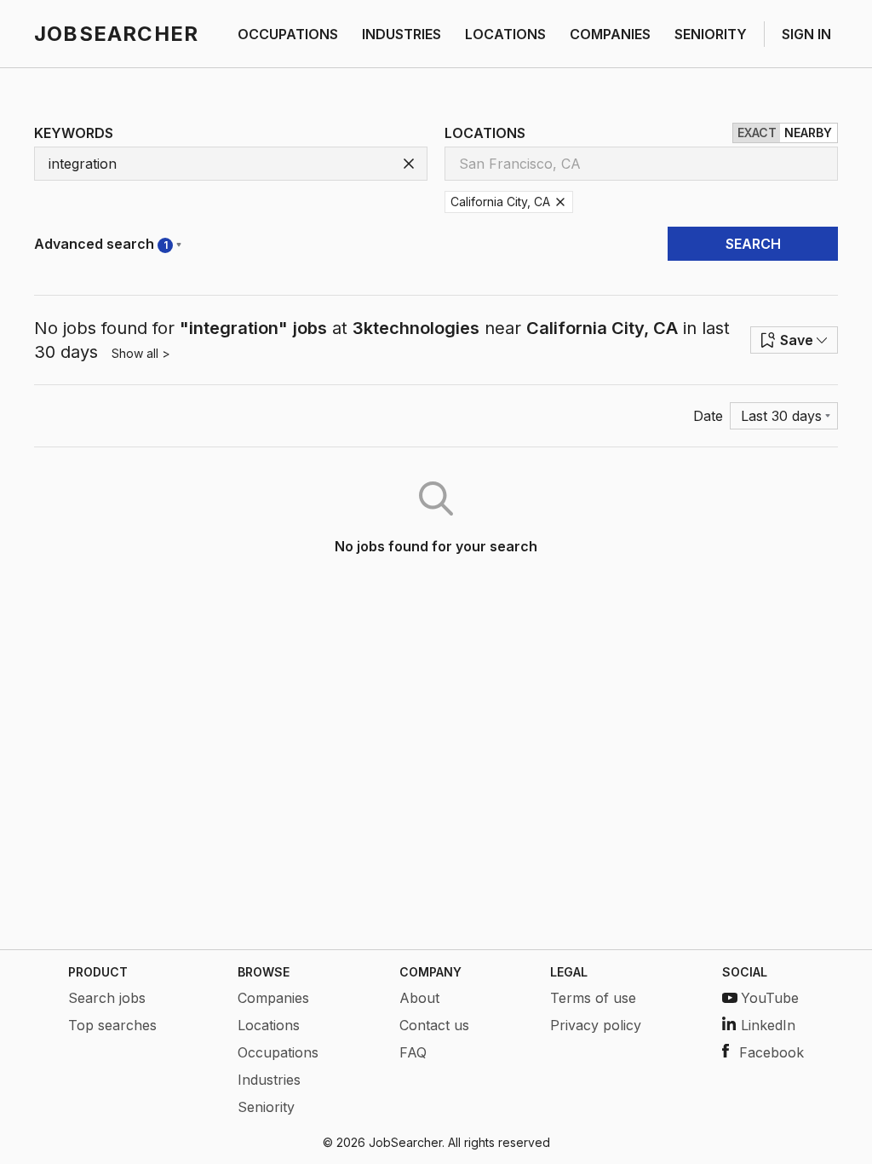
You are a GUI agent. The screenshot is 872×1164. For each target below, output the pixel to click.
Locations (269, 1025)
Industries (269, 1079)
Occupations (278, 1052)
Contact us (434, 1025)
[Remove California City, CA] (560, 202)
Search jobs (107, 997)
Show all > (141, 353)
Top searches (112, 1025)
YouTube (770, 997)
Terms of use (593, 997)
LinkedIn (768, 1025)
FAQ (413, 1052)
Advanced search (101, 243)
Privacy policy (595, 1025)
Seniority (266, 1106)
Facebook (771, 1052)
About (419, 997)
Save (796, 340)
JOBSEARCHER (116, 33)
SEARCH (753, 243)
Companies (273, 997)
